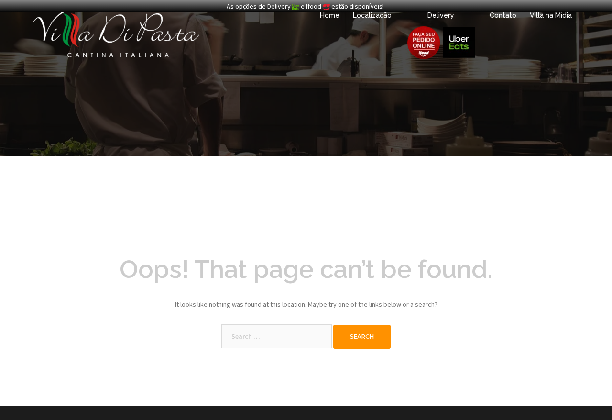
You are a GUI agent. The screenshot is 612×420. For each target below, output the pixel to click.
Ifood (314, 6)
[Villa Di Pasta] (116, 32)
